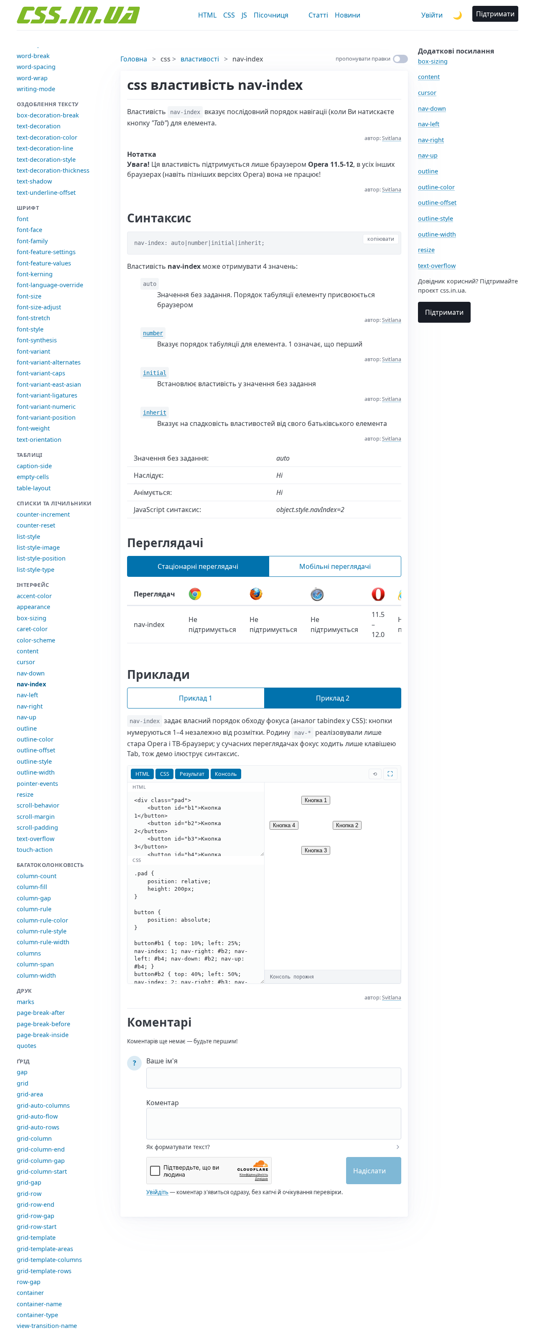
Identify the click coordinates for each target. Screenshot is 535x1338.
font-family (32, 241)
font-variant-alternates (49, 362)
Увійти (432, 15)
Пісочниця (271, 15)
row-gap (29, 1282)
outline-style (34, 761)
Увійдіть (157, 1192)
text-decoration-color (47, 137)
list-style (28, 536)
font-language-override (50, 285)
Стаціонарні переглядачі (198, 566)
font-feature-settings (46, 252)
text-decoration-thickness (53, 170)
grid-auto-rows (38, 1127)
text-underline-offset (46, 192)
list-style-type (35, 569)
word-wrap (32, 78)
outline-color (35, 739)
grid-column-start (42, 1171)
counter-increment (43, 514)
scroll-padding (37, 827)
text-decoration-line (45, 148)
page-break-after (41, 1013)
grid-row (29, 1194)
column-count (36, 876)
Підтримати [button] (495, 13)
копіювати (380, 238)
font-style (30, 329)
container (30, 1293)
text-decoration (39, 126)
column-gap (34, 898)
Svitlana (391, 138)
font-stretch (33, 318)
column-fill (32, 887)
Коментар (162, 1102)
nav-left (27, 695)
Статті (318, 15)
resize (25, 794)
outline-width (36, 772)
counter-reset (36, 525)
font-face (29, 230)
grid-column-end (41, 1149)
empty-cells (33, 477)
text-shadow (34, 181)
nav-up (26, 717)
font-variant (33, 351)
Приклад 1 (195, 698)
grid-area (30, 1094)
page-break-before (43, 1024)
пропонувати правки (363, 58)
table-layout (34, 488)
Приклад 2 (332, 698)
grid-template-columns (49, 1260)
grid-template (36, 1237)
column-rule (34, 909)
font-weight (33, 428)
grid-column (34, 1138)
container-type (37, 1315)
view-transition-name (47, 1326)
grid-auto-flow (37, 1116)
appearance (33, 607)
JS (244, 15)
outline (27, 728)
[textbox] (274, 1118)
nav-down (31, 673)
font (22, 219)
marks (25, 1002)
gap (22, 1072)
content (27, 651)
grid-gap (29, 1182)
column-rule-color (42, 920)
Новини (347, 15)
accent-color (34, 596)
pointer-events (37, 784)
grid (22, 1083)
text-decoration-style (46, 159)
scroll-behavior (38, 805)
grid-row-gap (35, 1216)
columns (29, 953)
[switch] (400, 59)
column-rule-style (41, 931)
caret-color (32, 629)
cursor (26, 662)
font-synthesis (37, 340)
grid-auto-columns (43, 1105)
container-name (39, 1304)
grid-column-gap (41, 1161)
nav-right (30, 706)
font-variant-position (46, 417)
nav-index (31, 684)
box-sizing (31, 618)
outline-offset (36, 750)
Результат (192, 773)
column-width (36, 975)
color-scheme (36, 640)
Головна (133, 59)
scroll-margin (36, 817)
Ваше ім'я (162, 1060)
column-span (35, 964)
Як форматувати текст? (178, 1147)
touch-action (35, 850)
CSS (229, 15)
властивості (200, 59)
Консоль (226, 773)
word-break (33, 56)
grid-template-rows (44, 1271)
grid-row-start (36, 1227)
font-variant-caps (41, 373)
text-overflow (35, 839)
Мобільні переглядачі (335, 566)
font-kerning (35, 274)
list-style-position (41, 558)
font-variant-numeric (46, 406)
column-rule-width (43, 942)
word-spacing (36, 67)
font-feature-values (44, 263)
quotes (26, 1046)
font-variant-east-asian (49, 384)
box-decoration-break (48, 115)
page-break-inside (43, 1035)
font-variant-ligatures (47, 395)
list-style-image (38, 547)
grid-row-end (35, 1204)
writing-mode (36, 89)
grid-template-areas (45, 1249)
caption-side (34, 466)
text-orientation (39, 439)
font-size (29, 296)
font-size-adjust (39, 307)
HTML (207, 15)
